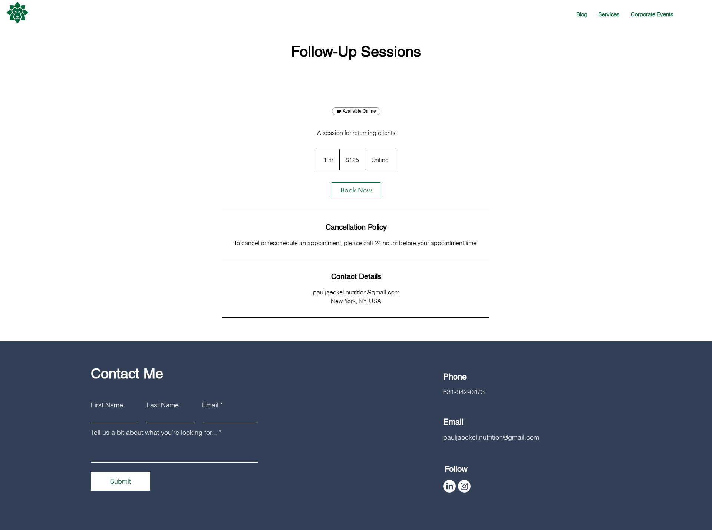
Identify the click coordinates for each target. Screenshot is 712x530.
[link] (356, 190)
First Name (107, 405)
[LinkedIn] (449, 486)
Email (210, 405)
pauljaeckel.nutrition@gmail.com (491, 437)
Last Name (162, 405)
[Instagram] (464, 486)
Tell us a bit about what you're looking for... (154, 432)
